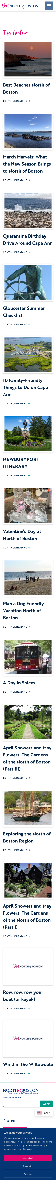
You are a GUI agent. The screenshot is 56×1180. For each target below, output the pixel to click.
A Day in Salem (19, 682)
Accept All (28, 1158)
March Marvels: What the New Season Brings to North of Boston (27, 163)
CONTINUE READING (15, 101)
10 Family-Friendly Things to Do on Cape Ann (25, 387)
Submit (46, 1103)
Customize (28, 1166)
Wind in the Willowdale (28, 1064)
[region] (28, 1154)
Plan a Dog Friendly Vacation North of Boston (23, 610)
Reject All (28, 1174)
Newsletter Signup (13, 1097)
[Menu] (49, 5)
